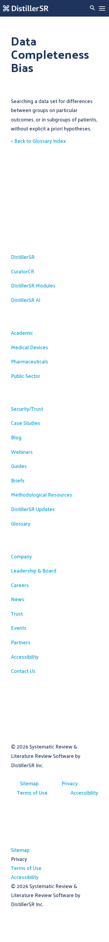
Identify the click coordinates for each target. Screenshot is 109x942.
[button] (102, 8)
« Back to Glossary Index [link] (38, 140)
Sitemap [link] (29, 783)
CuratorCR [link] (22, 271)
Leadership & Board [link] (33, 570)
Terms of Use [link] (32, 792)
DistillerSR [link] (23, 256)
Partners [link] (20, 642)
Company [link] (21, 556)
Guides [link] (19, 465)
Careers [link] (20, 584)
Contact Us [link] (23, 670)
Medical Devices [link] (29, 347)
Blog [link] (16, 437)
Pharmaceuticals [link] (29, 361)
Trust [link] (17, 613)
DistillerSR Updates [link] (33, 508)
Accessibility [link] (24, 656)
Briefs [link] (18, 480)
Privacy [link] (69, 783)
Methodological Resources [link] (41, 494)
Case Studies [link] (25, 422)
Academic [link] (22, 332)
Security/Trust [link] (27, 408)
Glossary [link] (20, 523)
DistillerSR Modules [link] (33, 285)
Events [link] (18, 627)
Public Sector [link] (25, 375)
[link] (25, 8)
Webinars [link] (22, 451)
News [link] (17, 599)
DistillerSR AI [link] (25, 299)
